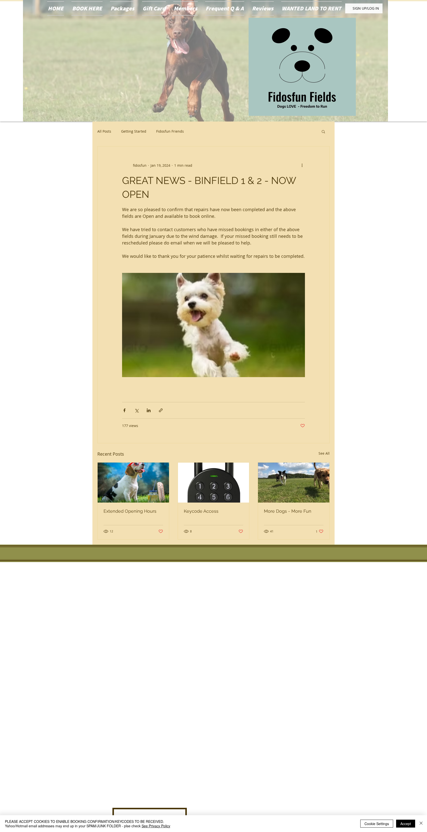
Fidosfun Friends (170, 131)
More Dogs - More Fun (287, 511)
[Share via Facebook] (124, 410)
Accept (405, 823)
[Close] (421, 823)
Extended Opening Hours (130, 511)
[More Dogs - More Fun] (293, 483)
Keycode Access (201, 511)
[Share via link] (160, 410)
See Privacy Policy (156, 825)
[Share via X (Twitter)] (136, 410)
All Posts (104, 131)
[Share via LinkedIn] (148, 410)
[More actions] (302, 165)
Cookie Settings (376, 823)
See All (324, 453)
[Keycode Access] (213, 483)
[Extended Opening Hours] (133, 483)
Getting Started (133, 131)
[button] (323, 131)
